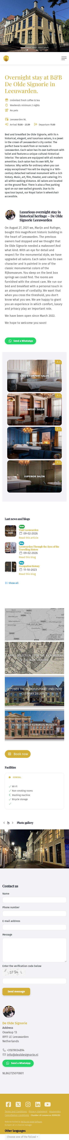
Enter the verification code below (21, 966)
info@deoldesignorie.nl (22, 1055)
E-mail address (11, 921)
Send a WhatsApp (23, 340)
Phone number (10, 907)
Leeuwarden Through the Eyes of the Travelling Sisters (39, 548)
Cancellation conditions (17, 1115)
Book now (20, 754)
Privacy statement (38, 1111)
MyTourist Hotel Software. (31, 1122)
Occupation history (29, 566)
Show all (13, 583)
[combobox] (22, 1137)
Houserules (55, 1111)
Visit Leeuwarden (28, 530)
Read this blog (27, 557)
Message (7, 934)
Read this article (28, 537)
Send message (16, 991)
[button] (5, 26)
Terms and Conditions (16, 1111)
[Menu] (64, 58)
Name (5, 893)
